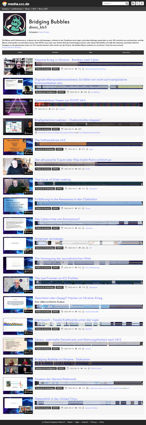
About (70, 422)
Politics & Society (43, 69)
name (20, 52)
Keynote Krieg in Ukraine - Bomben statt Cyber (67, 60)
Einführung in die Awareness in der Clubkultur (66, 199)
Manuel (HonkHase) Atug (95, 69)
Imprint (85, 422)
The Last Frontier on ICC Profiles (56, 278)
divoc (27, 9)
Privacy (94, 422)
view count (126, 52)
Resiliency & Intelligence (45, 92)
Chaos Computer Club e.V (54, 422)
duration (55, 52)
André (87, 169)
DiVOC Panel (96, 369)
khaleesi (71, 133)
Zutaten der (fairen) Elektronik (55, 379)
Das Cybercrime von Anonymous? (57, 219)
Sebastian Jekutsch (97, 388)
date (90, 52)
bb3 (34, 9)
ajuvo (91, 149)
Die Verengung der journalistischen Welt (63, 259)
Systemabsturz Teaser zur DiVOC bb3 (60, 100)
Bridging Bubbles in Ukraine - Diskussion (62, 359)
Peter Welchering (92, 268)
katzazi (88, 349)
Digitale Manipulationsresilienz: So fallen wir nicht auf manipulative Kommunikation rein (81, 81)
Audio (47, 32)
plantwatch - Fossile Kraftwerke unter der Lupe (67, 320)
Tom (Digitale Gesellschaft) (89, 133)
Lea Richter (95, 92)
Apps (77, 422)
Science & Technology (45, 149)
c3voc (101, 422)
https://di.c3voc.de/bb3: (11, 48)
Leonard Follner (91, 408)
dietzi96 (88, 329)
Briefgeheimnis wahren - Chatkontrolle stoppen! (68, 120)
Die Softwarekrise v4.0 (50, 140)
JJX (90, 248)
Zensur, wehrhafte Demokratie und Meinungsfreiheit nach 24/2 (78, 340)
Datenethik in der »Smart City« (56, 399)
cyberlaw (88, 228)
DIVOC (61, 92)
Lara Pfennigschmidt (114, 388)
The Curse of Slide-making (53, 180)
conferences (17, 9)
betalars (62, 109)
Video (40, 32)
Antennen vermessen (49, 239)
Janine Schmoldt (91, 312)
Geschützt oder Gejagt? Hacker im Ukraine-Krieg (68, 298)
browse (5, 9)
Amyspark (93, 189)
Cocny (87, 209)
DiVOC (55, 69)
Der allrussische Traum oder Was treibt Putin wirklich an (73, 160)
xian (127, 388)
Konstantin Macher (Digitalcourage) (52, 133)
